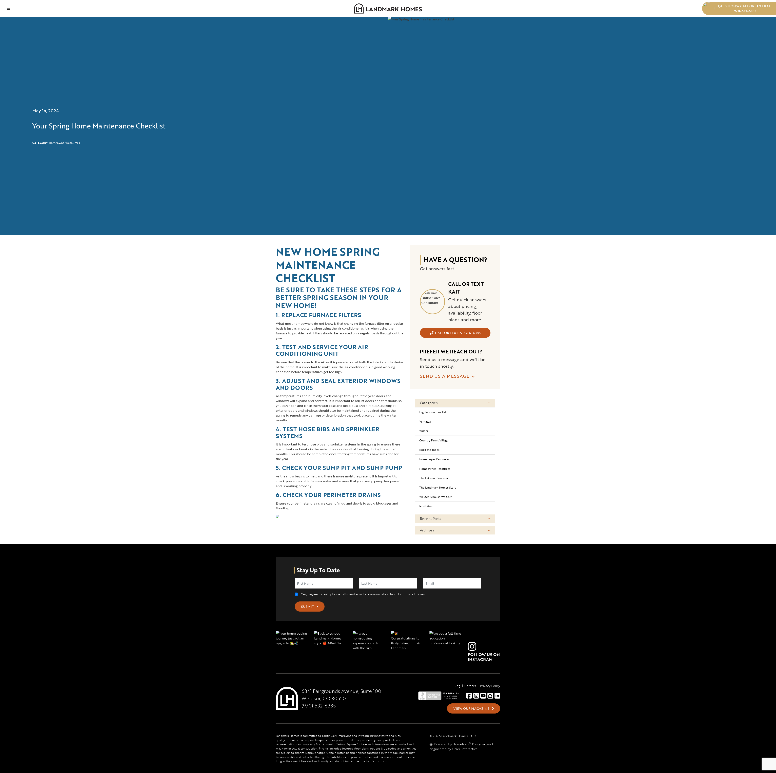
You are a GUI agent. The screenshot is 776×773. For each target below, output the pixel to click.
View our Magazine (471, 708)
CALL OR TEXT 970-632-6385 (458, 332)
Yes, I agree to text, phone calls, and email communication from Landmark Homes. (362, 594)
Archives (427, 530)
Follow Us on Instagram (484, 656)
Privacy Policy (490, 685)
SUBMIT (308, 606)
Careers (470, 685)
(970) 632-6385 (319, 705)
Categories (429, 402)
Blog (456, 685)
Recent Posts (430, 518)
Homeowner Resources (64, 143)
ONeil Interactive (465, 748)
